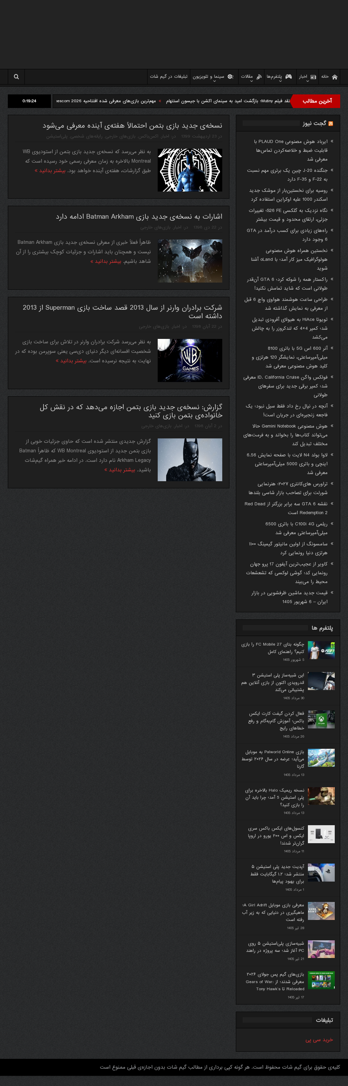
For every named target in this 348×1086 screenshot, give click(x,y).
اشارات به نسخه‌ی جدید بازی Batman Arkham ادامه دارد (139, 217)
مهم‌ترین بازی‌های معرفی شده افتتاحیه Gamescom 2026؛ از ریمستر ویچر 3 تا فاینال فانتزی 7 (94, 101)
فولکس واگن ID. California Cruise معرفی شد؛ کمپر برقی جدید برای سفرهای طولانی (285, 386)
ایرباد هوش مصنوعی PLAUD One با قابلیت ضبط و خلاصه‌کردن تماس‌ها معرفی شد (291, 150)
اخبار (303, 76)
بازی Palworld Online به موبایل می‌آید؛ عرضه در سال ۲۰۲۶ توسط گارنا (272, 759)
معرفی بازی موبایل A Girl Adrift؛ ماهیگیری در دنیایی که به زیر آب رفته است (273, 912)
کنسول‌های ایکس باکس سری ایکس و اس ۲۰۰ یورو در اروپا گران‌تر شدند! (276, 835)
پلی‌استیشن (57, 136)
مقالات (247, 76)
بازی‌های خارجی (120, 136)
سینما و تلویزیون (208, 76)
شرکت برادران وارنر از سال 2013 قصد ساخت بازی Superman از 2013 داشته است (122, 312)
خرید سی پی (319, 1040)
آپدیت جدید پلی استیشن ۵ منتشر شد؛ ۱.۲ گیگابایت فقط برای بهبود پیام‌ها (277, 874)
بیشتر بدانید (51, 171)
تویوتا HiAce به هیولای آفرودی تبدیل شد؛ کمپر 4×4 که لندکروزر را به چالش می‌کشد (290, 328)
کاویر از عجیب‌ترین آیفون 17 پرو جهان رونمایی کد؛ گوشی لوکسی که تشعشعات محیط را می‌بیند (287, 572)
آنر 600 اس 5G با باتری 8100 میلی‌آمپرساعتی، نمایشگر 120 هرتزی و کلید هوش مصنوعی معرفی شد (290, 357)
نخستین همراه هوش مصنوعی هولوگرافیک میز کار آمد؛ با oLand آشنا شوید (289, 259)
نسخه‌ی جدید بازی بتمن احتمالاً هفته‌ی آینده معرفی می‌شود (132, 126)
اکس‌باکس (148, 136)
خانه (325, 76)
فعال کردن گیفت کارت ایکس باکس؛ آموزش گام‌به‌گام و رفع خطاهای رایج (276, 720)
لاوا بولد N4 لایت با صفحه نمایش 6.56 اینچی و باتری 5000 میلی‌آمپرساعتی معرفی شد (287, 463)
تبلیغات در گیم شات (169, 76)
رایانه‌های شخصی (86, 136)
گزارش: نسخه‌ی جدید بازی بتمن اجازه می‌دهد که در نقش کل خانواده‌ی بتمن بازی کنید (131, 411)
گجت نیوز (314, 123)
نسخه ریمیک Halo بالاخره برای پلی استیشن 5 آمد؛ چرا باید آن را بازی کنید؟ (274, 797)
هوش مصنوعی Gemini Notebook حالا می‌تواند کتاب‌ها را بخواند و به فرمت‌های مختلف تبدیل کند (285, 435)
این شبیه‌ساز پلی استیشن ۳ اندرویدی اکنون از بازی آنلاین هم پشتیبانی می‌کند (272, 682)
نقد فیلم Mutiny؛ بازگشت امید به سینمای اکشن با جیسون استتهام (255, 101)
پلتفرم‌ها (274, 76)
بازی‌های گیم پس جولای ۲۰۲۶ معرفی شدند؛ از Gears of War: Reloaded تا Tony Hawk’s (275, 981)
